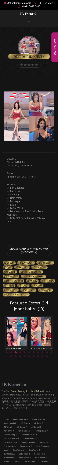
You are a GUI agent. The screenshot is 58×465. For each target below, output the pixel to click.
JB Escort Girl (26, 262)
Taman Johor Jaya (20, 419)
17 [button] (33, 356)
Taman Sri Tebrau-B (11, 439)
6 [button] (29, 352)
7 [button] (33, 352)
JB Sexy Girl (22, 267)
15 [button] (24, 356)
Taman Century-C (29, 442)
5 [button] (24, 352)
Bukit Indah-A (9, 454)
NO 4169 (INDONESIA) (14, 348)
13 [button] (15, 356)
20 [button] (46, 356)
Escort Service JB (13, 280)
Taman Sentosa (24, 431)
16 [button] (29, 356)
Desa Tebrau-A (18, 450)
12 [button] (11, 356)
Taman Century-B (10, 442)
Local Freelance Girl (33, 276)
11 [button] (51, 352)
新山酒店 (23, 285)
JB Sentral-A (22, 427)
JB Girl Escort (45, 262)
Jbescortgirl (10, 290)
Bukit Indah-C (39, 454)
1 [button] (6, 352)
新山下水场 (48, 280)
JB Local (17, 462)
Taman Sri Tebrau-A (29, 435)
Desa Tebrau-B (34, 450)
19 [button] (42, 356)
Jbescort (37, 285)
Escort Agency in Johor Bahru (26, 391)
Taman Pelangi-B (10, 435)
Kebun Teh (44, 442)
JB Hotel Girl (11, 276)
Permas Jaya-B (26, 446)
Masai (6, 450)
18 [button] (37, 356)
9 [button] (42, 352)
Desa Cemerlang (42, 446)
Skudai (6, 462)
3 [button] (15, 352)
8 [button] (37, 352)
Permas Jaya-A (10, 446)
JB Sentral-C (9, 431)
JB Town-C (8, 427)
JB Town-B (38, 423)
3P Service (45, 462)
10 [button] (46, 352)
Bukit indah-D (9, 458)
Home (6, 419)
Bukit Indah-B (24, 454)
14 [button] (20, 356)
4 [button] (20, 352)
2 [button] (11, 352)
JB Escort (9, 262)
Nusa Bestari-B (41, 458)
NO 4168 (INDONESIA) (39, 348)
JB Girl (7, 267)
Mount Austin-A (38, 419)
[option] (29, 116)
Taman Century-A (30, 439)
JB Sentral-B (36, 427)
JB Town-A (25, 423)
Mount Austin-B (10, 423)
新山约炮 (9, 285)
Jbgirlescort (28, 290)
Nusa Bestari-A (25, 458)
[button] (29, 20)
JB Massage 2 (30, 462)
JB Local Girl (39, 267)
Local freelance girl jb (16, 294)
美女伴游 (32, 280)
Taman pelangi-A (41, 431)
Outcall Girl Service (30, 271)
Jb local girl (45, 290)
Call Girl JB (10, 271)
